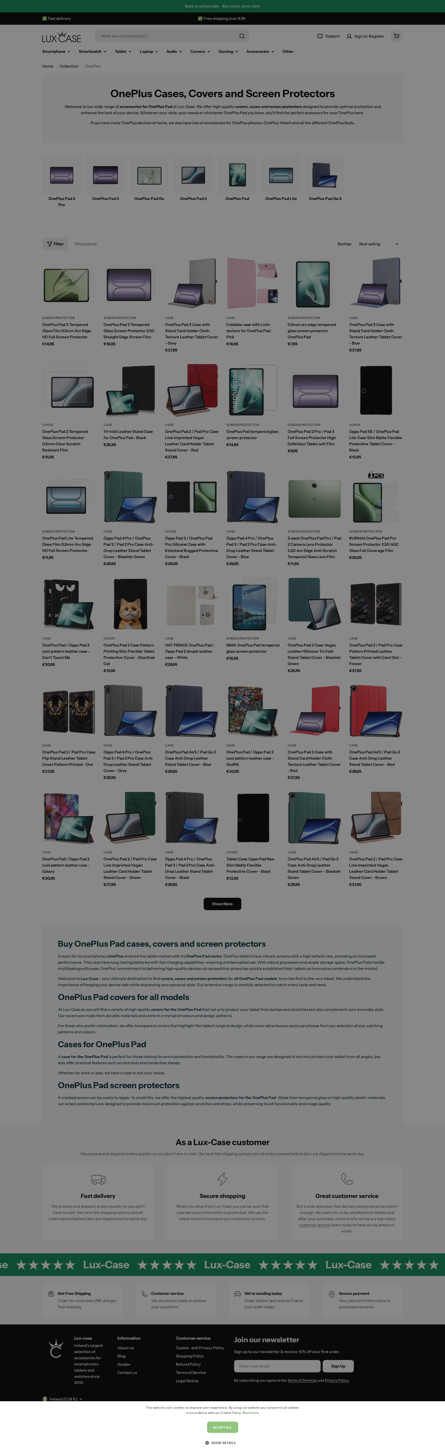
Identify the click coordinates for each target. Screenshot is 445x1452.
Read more (251, 1413)
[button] (222, 1443)
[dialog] (222, 1426)
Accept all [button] (222, 1427)
